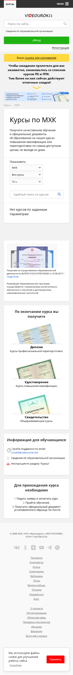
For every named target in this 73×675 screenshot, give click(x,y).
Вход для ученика (36, 636)
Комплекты (36, 562)
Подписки (36, 558)
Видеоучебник (36, 585)
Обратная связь (36, 617)
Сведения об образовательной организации (38, 458)
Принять (55, 659)
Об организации (36, 613)
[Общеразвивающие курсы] (36, 404)
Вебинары (36, 576)
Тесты (36, 580)
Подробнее (15, 665)
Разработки (36, 594)
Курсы (10, 4)
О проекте (36, 608)
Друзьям (36, 626)
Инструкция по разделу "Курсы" (30, 463)
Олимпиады (36, 571)
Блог (36, 599)
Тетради (36, 589)
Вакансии (36, 631)
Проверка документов (36, 622)
